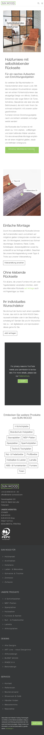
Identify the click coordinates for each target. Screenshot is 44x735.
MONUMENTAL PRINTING (11, 524)
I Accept (23, 381)
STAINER (4, 512)
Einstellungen (9, 728)
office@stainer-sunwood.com (11, 495)
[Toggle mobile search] (38, 3)
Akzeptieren (37, 723)
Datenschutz (24, 376)
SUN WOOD (5, 515)
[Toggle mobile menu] (42, 3)
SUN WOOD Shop (8, 518)
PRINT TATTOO (7, 521)
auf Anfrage (29, 288)
